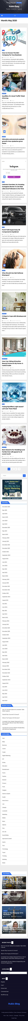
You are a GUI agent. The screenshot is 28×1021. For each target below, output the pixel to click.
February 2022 (5, 579)
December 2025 (6, 506)
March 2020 (5, 659)
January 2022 (5, 582)
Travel (3, 852)
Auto (3, 738)
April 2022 (4, 572)
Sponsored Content (7, 838)
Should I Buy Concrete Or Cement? (10, 714)
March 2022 (5, 576)
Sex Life (4, 831)
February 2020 (5, 662)
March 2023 (5, 534)
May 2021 (4, 610)
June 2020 (4, 648)
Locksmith (4, 810)
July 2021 (4, 603)
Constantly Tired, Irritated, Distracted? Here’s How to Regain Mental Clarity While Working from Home (13, 723)
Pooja (12, 57)
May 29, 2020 (6, 57)
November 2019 (6, 672)
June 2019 (4, 690)
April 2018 (4, 700)
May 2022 (4, 569)
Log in (2, 985)
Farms (3, 772)
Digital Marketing (6, 755)
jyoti (12, 145)
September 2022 (6, 555)
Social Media (5, 835)
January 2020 (5, 666)
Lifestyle (4, 313)
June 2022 (4, 565)
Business (4, 93)
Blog (7, 1015)
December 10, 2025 (9, 885)
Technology (5, 849)
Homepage (16, 1015)
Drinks (3, 762)
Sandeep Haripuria (16, 191)
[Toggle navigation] (15, 16)
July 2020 (4, 645)
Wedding (4, 859)
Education (4, 766)
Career (4, 748)
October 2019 (5, 676)
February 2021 (5, 621)
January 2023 (5, 541)
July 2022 (4, 562)
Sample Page (14, 1018)
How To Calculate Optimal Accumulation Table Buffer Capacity (13, 882)
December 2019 (6, 669)
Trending (4, 855)
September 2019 (6, 679)
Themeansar (24, 1012)
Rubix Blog (14, 6)
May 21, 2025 (7, 916)
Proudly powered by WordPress (7, 1012)
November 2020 (6, 631)
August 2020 (5, 641)
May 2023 (4, 531)
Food (3, 786)
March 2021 (5, 617)
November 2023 (6, 527)
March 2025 (5, 517)
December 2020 (6, 627)
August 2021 (5, 600)
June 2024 (4, 520)
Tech (3, 50)
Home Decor (4, 358)
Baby (3, 741)
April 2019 (4, 697)
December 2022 (6, 544)
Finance (4, 783)
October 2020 (5, 634)
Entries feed (4, 988)
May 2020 (4, 652)
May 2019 (4, 693)
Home (5, 1015)
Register (3, 981)
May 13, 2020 (6, 411)
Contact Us (11, 1015)
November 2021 (6, 589)
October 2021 (5, 593)
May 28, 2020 (6, 100)
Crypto (3, 752)
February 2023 (5, 537)
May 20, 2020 (6, 234)
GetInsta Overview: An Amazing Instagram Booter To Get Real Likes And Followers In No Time (13, 187)
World (3, 862)
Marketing (4, 814)
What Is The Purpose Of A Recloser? (11, 718)
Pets (3, 828)
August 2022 (5, 558)
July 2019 (4, 686)
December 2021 (6, 586)
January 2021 (5, 624)
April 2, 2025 (7, 931)
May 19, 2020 (6, 320)
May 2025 (4, 510)
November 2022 (6, 548)
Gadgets (4, 790)
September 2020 (6, 638)
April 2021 (4, 614)
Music (3, 821)
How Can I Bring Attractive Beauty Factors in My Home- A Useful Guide (12, 363)
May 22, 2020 (6, 145)
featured (4, 779)
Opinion (4, 824)
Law (3, 804)
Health (3, 270)
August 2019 (5, 683)
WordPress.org (4, 994)
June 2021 (4, 607)
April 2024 (4, 524)
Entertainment (5, 769)
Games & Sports (6, 793)
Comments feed (4, 991)
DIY (3, 759)
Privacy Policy (21, 1015)
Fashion (3, 136)
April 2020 (4, 655)
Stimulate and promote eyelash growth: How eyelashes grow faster (13, 141)
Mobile (4, 817)
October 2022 (5, 551)
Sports (3, 842)
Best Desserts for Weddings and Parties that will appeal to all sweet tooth (13, 452)
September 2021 (6, 596)
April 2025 (4, 513)
